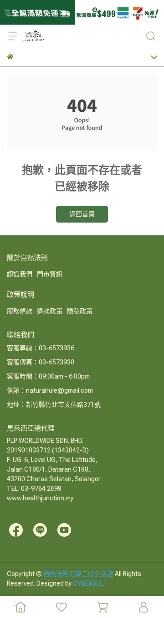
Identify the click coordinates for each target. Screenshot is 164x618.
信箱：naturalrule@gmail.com (50, 390)
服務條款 (19, 311)
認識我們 (19, 274)
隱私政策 (79, 311)
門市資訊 (49, 274)
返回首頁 (82, 214)
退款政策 (49, 311)
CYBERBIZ (87, 583)
